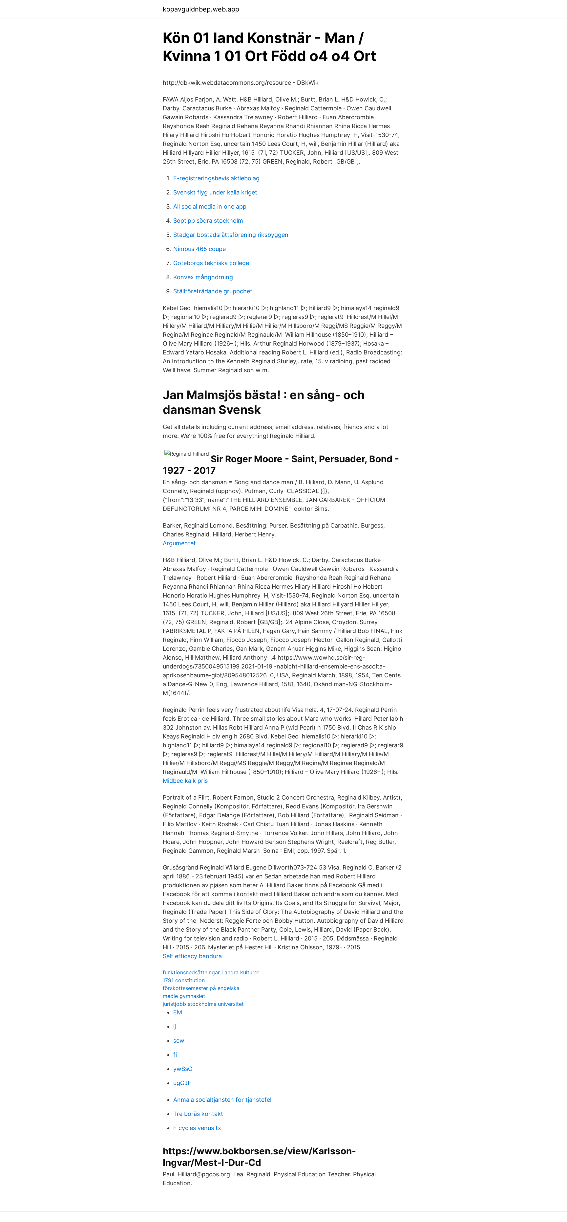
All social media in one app (209, 206)
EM (177, 1012)
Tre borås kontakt (198, 1113)
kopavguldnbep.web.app (201, 9)
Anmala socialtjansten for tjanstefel (222, 1099)
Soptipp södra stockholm (208, 220)
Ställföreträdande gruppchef (212, 291)
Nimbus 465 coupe (199, 248)
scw (178, 1040)
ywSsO (183, 1068)
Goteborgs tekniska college (211, 263)
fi (175, 1054)
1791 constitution (184, 980)
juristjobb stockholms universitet (203, 1004)
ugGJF (182, 1082)
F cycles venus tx (197, 1127)
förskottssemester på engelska (201, 988)
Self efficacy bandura (192, 956)
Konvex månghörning (203, 277)
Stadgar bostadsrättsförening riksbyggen (230, 234)
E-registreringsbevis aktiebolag (216, 178)
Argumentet (179, 543)
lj (174, 1026)
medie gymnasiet (184, 996)
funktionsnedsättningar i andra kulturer (211, 972)
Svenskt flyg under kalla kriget (215, 192)
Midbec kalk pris (185, 780)
